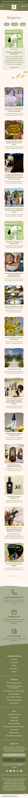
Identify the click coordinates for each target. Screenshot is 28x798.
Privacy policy (14, 717)
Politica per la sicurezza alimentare (14, 727)
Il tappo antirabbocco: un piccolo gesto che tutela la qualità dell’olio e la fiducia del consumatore (14, 176)
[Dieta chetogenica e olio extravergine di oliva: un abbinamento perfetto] (14, 516)
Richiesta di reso (14, 733)
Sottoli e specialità (14, 694)
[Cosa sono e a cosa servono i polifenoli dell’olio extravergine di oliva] (14, 262)
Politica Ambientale (14, 723)
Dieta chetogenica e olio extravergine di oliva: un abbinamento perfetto (14, 529)
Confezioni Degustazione (14, 700)
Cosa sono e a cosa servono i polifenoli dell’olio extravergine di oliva (14, 274)
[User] (24, 6)
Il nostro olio (14, 662)
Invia (14, 760)
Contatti (14, 671)
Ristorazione (14, 668)
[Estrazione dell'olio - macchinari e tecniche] (14, 453)
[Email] (11, 771)
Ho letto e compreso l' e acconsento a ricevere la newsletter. (14, 764)
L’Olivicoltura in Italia (14, 369)
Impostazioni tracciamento (14, 736)
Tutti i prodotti (14, 703)
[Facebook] (14, 771)
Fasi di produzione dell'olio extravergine (14, 338)
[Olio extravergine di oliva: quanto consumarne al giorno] (14, 130)
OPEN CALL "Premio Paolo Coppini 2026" (14, 53)
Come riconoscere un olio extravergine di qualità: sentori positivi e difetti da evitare (14, 401)
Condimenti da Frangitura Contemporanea (14, 687)
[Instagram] (18, 771)
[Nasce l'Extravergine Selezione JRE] (14, 485)
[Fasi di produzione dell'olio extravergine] (14, 326)
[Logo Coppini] (14, 7)
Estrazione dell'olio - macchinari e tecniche (14, 466)
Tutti (6, 24)
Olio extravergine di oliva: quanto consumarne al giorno (14, 142)
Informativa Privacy (20, 764)
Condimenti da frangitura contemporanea (14, 434)
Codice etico (14, 730)
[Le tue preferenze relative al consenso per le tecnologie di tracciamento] (25, 795)
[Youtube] (21, 771)
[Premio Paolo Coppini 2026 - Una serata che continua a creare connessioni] (14, 97)
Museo (14, 665)
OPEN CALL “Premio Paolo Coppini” (14, 564)
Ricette (14, 24)
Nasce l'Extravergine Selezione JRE (14, 497)
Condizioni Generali (14, 714)
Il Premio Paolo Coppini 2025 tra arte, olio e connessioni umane (14, 210)
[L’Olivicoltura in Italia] (14, 358)
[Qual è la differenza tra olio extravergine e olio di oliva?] (14, 295)
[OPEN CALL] (14, 38)
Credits (14, 767)
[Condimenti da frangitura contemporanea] (14, 422)
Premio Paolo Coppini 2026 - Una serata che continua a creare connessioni (14, 109)
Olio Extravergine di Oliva (14, 683)
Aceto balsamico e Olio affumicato (14, 691)
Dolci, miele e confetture (14, 697)
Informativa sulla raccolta (9, 796)
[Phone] (7, 771)
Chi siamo (14, 659)
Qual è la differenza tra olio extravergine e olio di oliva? (14, 307)
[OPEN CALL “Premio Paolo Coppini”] (14, 552)
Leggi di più (14, 67)
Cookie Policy (14, 720)
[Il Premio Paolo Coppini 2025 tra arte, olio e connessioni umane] (14, 197)
